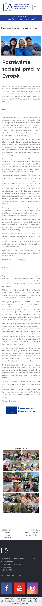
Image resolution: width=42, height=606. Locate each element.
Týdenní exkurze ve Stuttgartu (8, 535)
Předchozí (7, 530)
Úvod (15, 17)
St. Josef (35, 302)
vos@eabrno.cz (7, 567)
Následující (34, 530)
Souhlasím (25, 603)
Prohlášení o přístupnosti (11, 575)
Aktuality (23, 17)
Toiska (29, 176)
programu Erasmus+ (9, 91)
